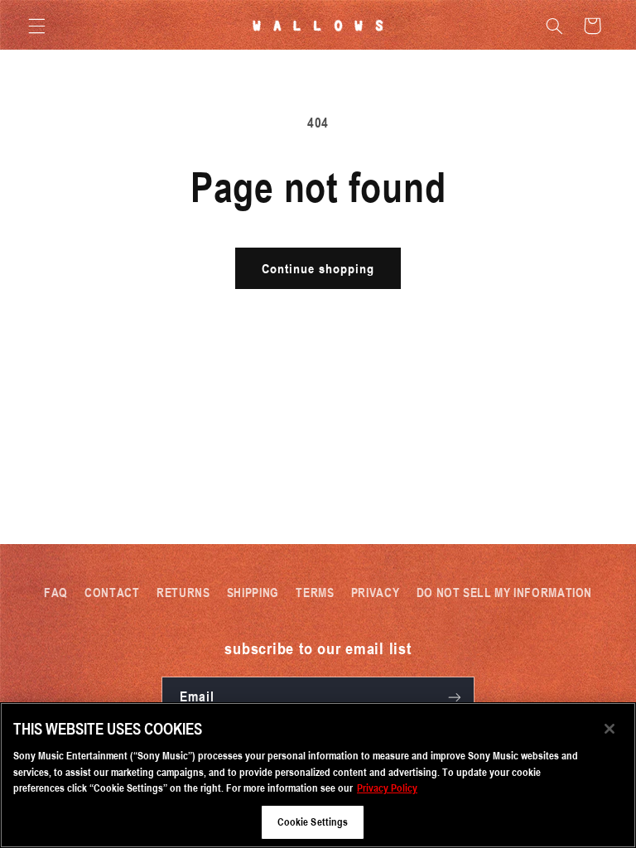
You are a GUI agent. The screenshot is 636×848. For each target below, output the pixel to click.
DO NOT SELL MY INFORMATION (504, 592)
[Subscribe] (455, 697)
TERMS (315, 592)
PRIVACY (375, 592)
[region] (318, 775)
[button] (36, 26)
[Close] (609, 729)
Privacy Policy (387, 787)
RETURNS (183, 592)
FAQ (56, 592)
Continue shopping (318, 268)
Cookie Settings (313, 821)
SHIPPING (253, 592)
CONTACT (111, 592)
